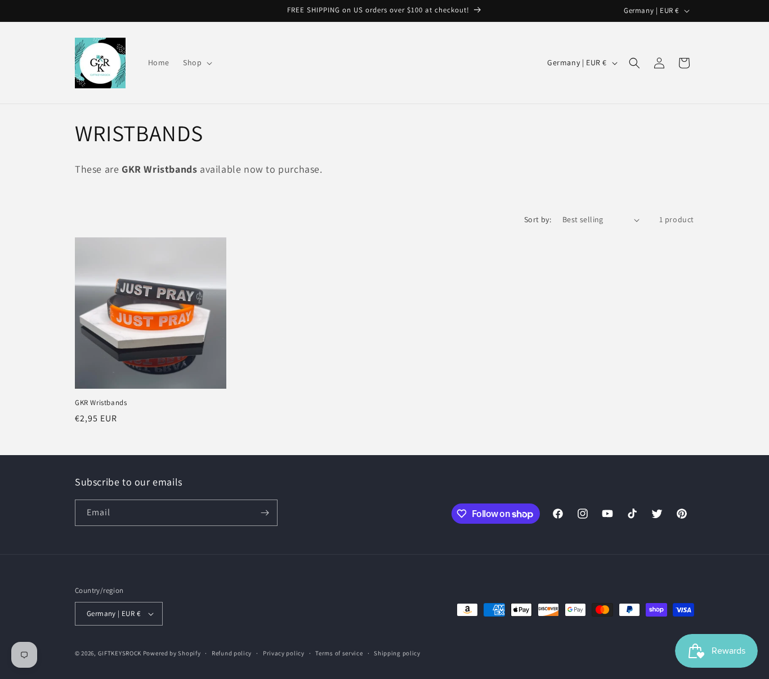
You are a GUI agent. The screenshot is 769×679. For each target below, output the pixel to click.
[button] (196, 62)
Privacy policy (284, 653)
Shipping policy (397, 653)
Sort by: (537, 219)
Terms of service (339, 653)
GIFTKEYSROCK (120, 653)
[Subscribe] (264, 513)
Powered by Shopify (172, 653)
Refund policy (232, 653)
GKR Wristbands (101, 402)
